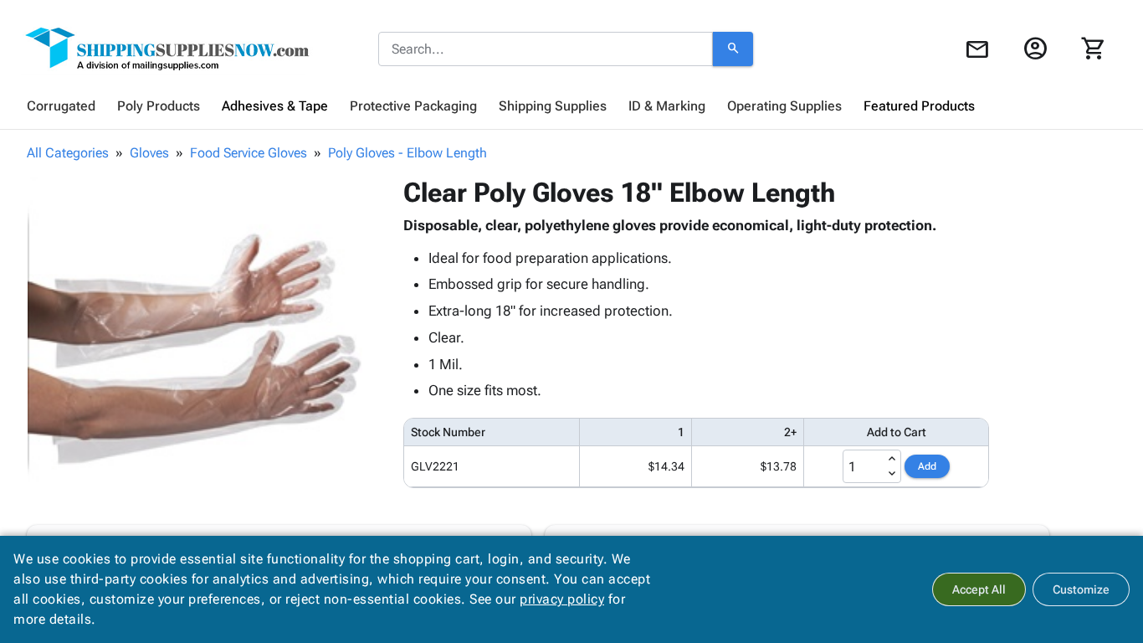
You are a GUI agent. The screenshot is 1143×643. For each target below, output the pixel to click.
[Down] (892, 474)
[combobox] (545, 49)
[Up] (892, 459)
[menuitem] (61, 106)
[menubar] (571, 106)
